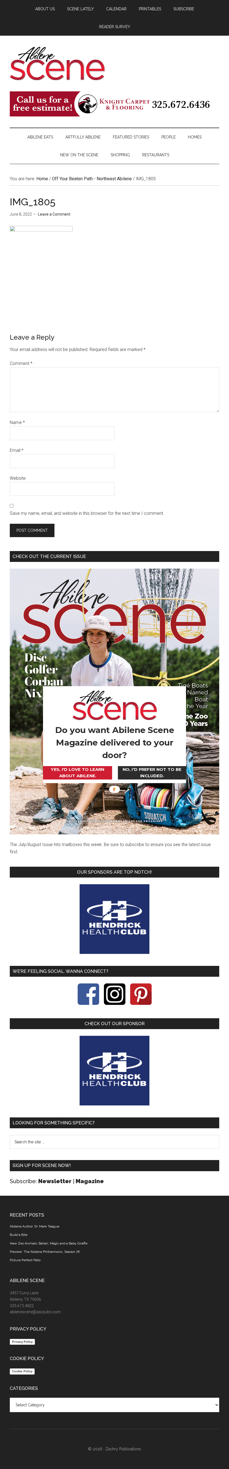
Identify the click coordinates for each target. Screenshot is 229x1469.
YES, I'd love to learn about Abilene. (77, 772)
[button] (114, 742)
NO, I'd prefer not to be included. (152, 772)
